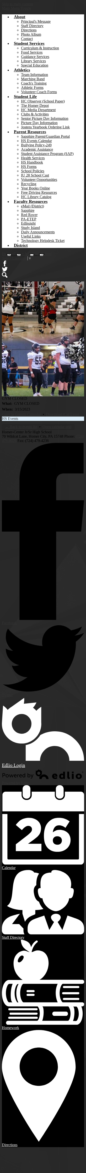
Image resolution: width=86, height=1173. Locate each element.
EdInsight (28, 223)
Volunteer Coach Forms (39, 92)
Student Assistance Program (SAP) (47, 154)
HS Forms (29, 167)
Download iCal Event (62, 414)
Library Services (33, 61)
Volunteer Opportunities (39, 179)
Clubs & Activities (35, 114)
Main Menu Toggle (16, 8)
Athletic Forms (32, 88)
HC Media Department (38, 110)
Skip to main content (17, 4)
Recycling (28, 184)
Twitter (5, 269)
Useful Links (31, 236)
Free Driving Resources (39, 192)
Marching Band (33, 79)
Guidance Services (35, 57)
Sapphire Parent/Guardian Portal (45, 136)
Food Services (32, 52)
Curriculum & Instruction (40, 48)
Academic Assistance (37, 149)
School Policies (32, 171)
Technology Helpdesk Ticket (42, 241)
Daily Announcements (38, 232)
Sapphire (27, 210)
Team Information (34, 75)
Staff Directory (32, 26)
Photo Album (31, 34)
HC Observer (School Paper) (43, 101)
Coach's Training (34, 83)
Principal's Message (36, 21)
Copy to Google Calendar (21, 414)
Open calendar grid (57, 427)
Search (5, 275)
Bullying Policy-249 (36, 145)
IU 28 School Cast (35, 175)
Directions (29, 30)
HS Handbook (32, 162)
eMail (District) (32, 206)
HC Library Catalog (36, 197)
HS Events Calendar (36, 141)
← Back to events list (21, 427)
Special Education (34, 65)
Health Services (33, 158)
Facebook (5, 263)
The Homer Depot (35, 105)
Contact (27, 39)
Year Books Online (35, 188)
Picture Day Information (39, 123)
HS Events (10, 419)
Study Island (30, 228)
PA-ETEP (28, 219)
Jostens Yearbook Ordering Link (45, 127)
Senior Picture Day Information (44, 118)
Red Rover (29, 215)
